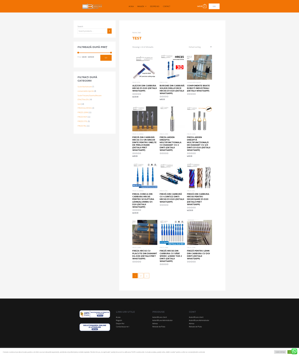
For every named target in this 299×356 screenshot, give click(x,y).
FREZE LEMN (83, 112)
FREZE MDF (82, 117)
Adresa (155, 323)
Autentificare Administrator (162, 320)
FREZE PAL (82, 126)
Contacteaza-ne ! (122, 326)
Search (80, 26)
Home (134, 32)
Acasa (131, 6)
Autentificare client (159, 317)
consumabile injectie (86, 91)
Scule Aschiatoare (85, 86)
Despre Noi (154, 6)
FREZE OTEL (83, 121)
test (79, 104)
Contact (166, 6)
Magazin (140, 6)
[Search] (109, 31)
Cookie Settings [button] (280, 352)
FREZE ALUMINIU (85, 108)
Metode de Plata (158, 326)
